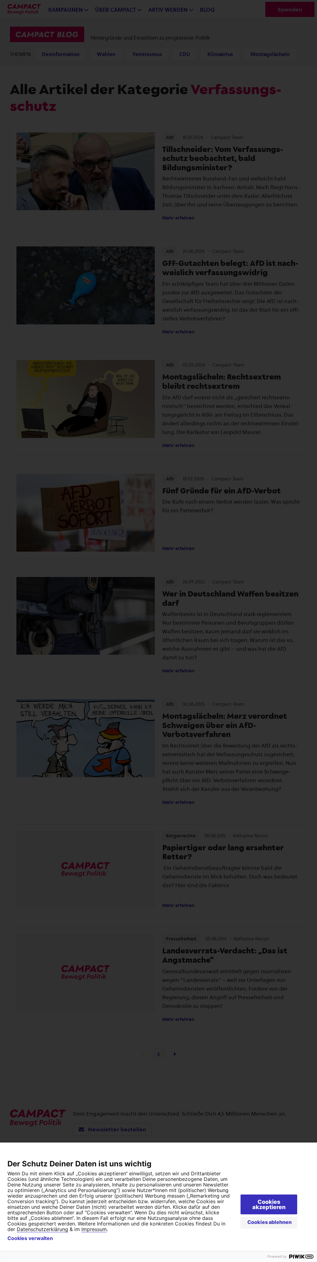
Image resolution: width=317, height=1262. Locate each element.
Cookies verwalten (30, 1238)
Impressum (94, 1229)
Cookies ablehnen (269, 1222)
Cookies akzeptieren (268, 1204)
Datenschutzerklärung (42, 1229)
